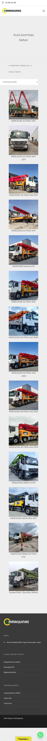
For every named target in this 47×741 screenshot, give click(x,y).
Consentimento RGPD (12, 693)
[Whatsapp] (40, 735)
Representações (10, 672)
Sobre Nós (8, 698)
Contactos (8, 703)
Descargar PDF (9, 667)
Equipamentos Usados (12, 662)
